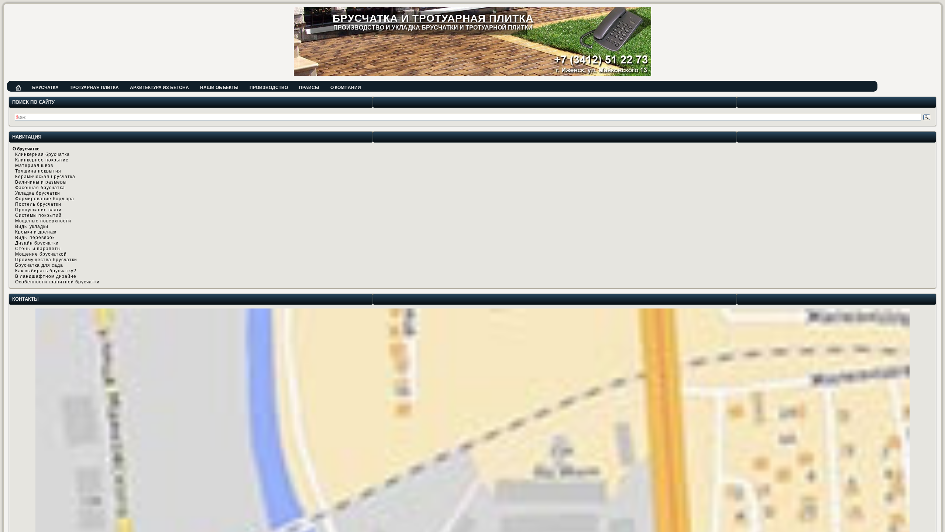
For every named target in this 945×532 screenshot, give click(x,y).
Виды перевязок (35, 237)
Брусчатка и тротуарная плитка (433, 18)
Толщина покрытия (38, 171)
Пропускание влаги (38, 209)
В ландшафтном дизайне (45, 276)
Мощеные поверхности (43, 221)
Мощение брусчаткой (41, 254)
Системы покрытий (38, 215)
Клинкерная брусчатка (42, 154)
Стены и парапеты (38, 248)
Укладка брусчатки (37, 193)
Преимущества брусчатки (46, 259)
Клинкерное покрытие (42, 160)
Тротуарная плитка (94, 87)
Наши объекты (219, 87)
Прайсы (309, 87)
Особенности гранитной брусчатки (57, 281)
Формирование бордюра (44, 198)
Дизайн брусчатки (37, 243)
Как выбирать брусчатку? (45, 270)
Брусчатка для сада (39, 265)
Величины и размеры (41, 182)
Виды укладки (31, 226)
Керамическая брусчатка (45, 176)
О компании (345, 87)
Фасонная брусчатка (40, 187)
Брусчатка (45, 87)
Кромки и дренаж (35, 232)
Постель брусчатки (38, 204)
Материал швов (34, 165)
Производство (269, 87)
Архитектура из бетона (159, 87)
